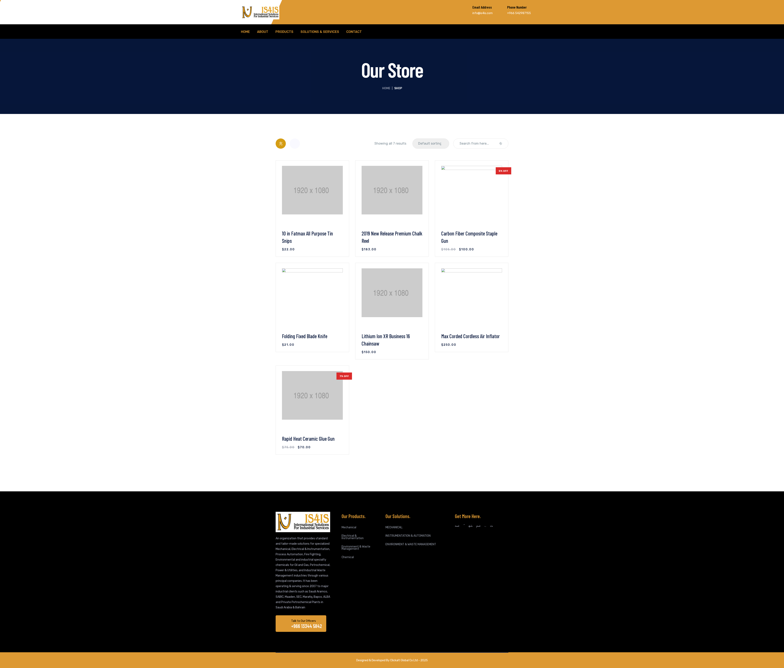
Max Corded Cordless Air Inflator (470, 336)
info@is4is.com (482, 13)
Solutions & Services (320, 31)
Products (284, 31)
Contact (354, 31)
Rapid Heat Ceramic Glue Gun (308, 438)
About (262, 31)
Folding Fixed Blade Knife (304, 336)
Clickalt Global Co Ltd (404, 660)
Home (245, 31)
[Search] (500, 143)
